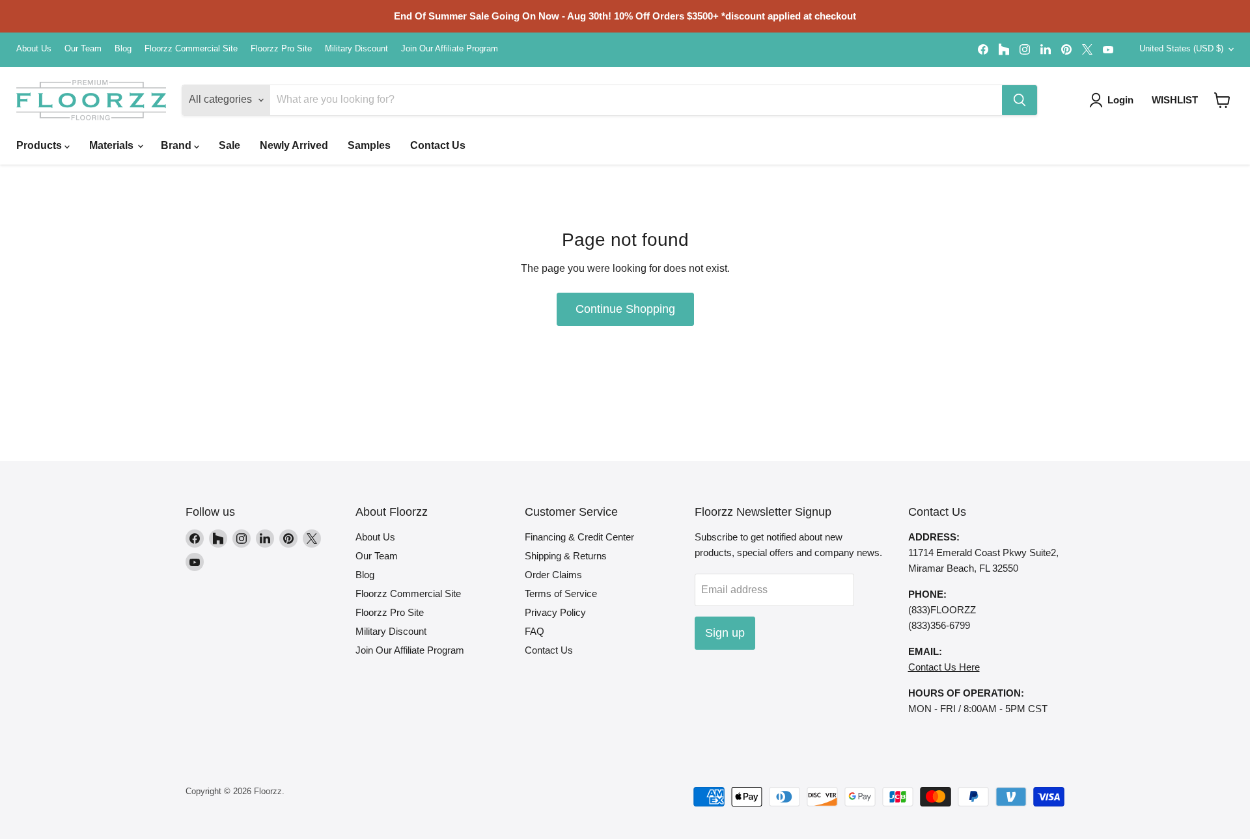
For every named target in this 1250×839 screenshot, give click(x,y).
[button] (1222, 100)
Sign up (725, 632)
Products (40, 145)
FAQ (534, 631)
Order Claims (553, 574)
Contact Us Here (944, 667)
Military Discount (356, 48)
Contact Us (437, 145)
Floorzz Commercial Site (191, 48)
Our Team (83, 48)
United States (1181, 48)
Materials (112, 145)
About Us (33, 48)
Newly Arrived (294, 145)
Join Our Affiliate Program (449, 48)
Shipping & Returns (566, 555)
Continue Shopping (625, 308)
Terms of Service (561, 593)
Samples (369, 145)
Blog (123, 48)
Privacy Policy (555, 612)
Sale (229, 145)
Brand (177, 145)
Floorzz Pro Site (281, 48)
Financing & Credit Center (579, 536)
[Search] (1019, 100)
